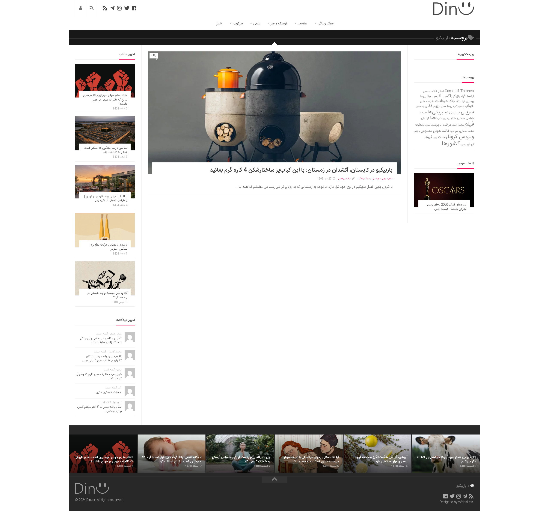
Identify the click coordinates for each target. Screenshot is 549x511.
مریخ (427, 125)
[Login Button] (80, 8)
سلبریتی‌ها (438, 112)
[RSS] (104, 8)
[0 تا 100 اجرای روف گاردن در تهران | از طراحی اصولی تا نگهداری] (105, 181)
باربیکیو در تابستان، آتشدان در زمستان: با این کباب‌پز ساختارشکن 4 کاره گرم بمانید (301, 170)
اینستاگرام (467, 96)
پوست (442, 137)
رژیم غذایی (431, 106)
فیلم (469, 124)
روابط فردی (446, 106)
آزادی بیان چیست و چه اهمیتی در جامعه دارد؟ (107, 295)
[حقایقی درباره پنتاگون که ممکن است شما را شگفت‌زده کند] (105, 133)
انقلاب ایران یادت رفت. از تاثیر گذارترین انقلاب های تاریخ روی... (102, 358)
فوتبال (425, 118)
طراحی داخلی (465, 118)
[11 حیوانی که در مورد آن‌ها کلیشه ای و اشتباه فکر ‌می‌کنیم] (446, 454)
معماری (463, 131)
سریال (467, 112)
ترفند (462, 101)
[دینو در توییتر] (126, 8)
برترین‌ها (425, 96)
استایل (441, 91)
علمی (256, 23)
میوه (452, 131)
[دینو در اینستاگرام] (119, 8)
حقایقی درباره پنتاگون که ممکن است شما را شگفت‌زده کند (105, 150)
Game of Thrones (459, 91)
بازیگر (456, 96)
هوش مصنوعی (431, 131)
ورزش (417, 131)
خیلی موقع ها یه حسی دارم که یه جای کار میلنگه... (98, 376)
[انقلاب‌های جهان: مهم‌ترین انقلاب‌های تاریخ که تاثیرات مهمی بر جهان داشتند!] (105, 80)
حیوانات (441, 101)
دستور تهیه (458, 106)
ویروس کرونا (461, 136)
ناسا (445, 131)
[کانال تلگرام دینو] (112, 8)
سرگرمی (238, 23)
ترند (457, 101)
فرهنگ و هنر (278, 23)
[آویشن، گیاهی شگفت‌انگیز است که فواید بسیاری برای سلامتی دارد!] (377, 454)
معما (471, 131)
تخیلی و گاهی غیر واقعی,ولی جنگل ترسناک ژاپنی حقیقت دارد (101, 340)
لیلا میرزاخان (344, 179)
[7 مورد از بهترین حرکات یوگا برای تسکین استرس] (105, 230)
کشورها (451, 144)
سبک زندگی (325, 23)
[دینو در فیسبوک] (134, 8)
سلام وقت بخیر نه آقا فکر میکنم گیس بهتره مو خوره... (99, 409)
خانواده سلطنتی (427, 101)
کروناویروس (467, 144)
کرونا (428, 137)
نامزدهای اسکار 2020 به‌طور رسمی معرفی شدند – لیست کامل (446, 207)
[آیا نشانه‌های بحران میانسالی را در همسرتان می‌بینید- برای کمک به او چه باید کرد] (309, 454)
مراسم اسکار (458, 125)
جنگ (452, 101)
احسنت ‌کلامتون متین (109, 392)
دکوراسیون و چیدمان (382, 179)
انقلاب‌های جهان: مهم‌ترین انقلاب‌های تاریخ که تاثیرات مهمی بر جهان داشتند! (105, 99)
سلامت (302, 23)
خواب (469, 105)
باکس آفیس (442, 96)
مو (456, 131)
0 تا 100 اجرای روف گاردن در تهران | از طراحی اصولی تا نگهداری (105, 198)
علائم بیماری (449, 118)
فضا (433, 117)
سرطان (419, 106)
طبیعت (423, 113)
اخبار (219, 23)
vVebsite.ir (465, 502)
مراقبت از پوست (441, 124)
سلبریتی (454, 112)
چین (435, 137)
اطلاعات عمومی (430, 91)
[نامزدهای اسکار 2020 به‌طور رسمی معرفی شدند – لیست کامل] (444, 190)
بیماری (470, 101)
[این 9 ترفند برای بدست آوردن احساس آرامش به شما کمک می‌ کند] (240, 454)
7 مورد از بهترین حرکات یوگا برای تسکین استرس (108, 247)
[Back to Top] (274, 480)
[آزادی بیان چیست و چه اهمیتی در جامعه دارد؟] (105, 278)
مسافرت (420, 124)
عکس (439, 118)
